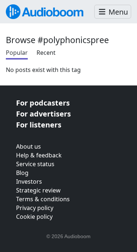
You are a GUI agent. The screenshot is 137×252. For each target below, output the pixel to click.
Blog (22, 173)
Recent (46, 53)
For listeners (38, 125)
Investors (29, 181)
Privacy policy (34, 208)
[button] (112, 12)
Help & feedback (39, 155)
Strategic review (38, 190)
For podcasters (43, 103)
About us (28, 146)
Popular (17, 53)
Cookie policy (34, 217)
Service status (35, 164)
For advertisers (43, 114)
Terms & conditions (43, 199)
